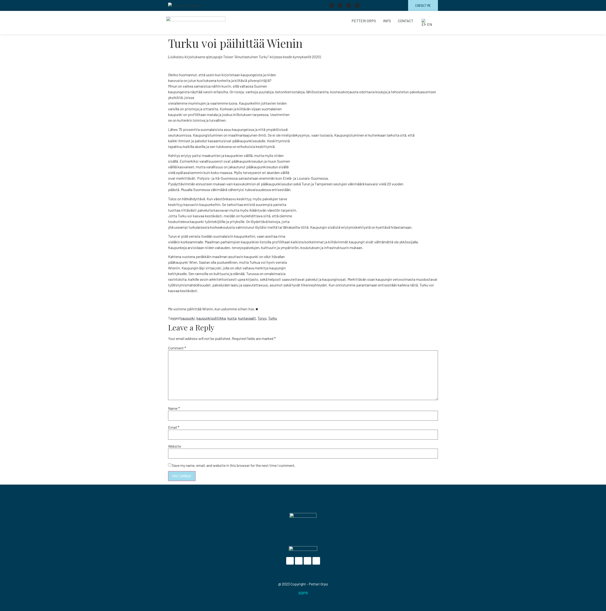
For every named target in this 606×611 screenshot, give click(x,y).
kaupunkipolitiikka (211, 318)
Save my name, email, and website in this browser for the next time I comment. (233, 465)
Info (387, 20)
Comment (177, 348)
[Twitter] (340, 5)
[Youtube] (349, 5)
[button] (427, 22)
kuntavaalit (247, 318)
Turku (272, 318)
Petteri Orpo (364, 20)
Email (173, 427)
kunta (231, 318)
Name (174, 408)
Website (174, 446)
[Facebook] (332, 5)
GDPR (303, 593)
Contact (405, 20)
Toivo (262, 318)
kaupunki (187, 318)
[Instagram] (357, 5)
